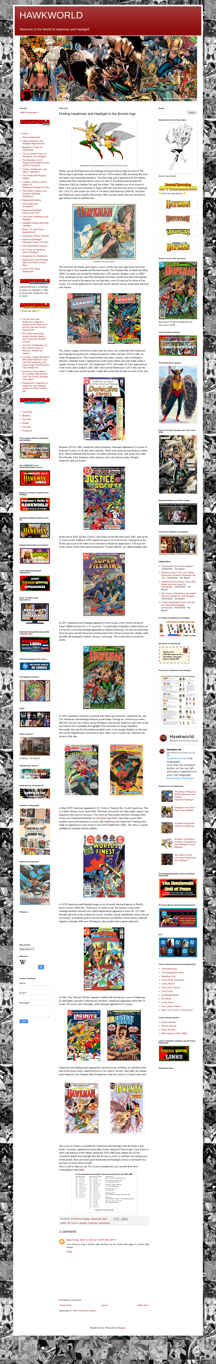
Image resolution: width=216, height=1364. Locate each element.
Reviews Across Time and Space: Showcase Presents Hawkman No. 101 (178, 575)
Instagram (27, 430)
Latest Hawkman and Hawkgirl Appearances (33, 142)
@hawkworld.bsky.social (184, 740)
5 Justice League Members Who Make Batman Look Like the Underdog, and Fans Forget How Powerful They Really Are (35, 362)
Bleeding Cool (168, 976)
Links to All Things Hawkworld (31, 270)
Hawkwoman (104, 1223)
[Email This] (114, 1219)
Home (105, 1305)
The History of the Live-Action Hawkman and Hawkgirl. (185, 858)
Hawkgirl (83, 1223)
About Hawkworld (31, 137)
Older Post (143, 1305)
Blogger (121, 1327)
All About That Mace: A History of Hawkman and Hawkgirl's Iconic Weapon (185, 843)
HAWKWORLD (51, 15)
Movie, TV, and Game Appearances (33, 230)
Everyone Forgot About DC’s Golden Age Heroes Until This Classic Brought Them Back (35, 375)
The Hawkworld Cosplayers (30, 205)
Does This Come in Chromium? (177, 1010)
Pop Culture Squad (170, 1006)
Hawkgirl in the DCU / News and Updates (185, 808)
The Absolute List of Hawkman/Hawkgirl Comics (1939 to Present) (35, 163)
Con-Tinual (166, 991)
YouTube (26, 419)
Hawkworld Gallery (31, 200)
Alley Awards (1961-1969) (174, 1033)
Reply (69, 1251)
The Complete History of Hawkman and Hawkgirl (34, 155)
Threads (26, 427)
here (81, 1169)
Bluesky (26, 415)
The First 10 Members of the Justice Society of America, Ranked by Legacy (34, 349)
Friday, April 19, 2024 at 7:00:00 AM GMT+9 (94, 1240)
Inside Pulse (167, 1002)
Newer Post (65, 1305)
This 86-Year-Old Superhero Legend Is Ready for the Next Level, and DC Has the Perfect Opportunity (35, 324)
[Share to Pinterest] (126, 1219)
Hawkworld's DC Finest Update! (177, 566)
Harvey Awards (168, 1025)
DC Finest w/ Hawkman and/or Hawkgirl (34, 251)
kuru (69, 1240)
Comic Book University (172, 980)
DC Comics (73, 1223)
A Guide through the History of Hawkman (184, 824)
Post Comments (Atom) (84, 1310)
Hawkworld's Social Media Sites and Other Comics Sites (35, 262)
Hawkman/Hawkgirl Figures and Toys (31, 211)
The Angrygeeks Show (172, 972)
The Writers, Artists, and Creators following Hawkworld (34, 193)
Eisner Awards (168, 1022)
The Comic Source (170, 987)
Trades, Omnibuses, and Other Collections (34, 170)
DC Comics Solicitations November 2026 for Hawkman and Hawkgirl (178, 594)
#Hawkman (174, 778)
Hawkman (92, 1223)
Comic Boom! (168, 983)
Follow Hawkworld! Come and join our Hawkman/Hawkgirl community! (178, 605)
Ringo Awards (168, 1029)
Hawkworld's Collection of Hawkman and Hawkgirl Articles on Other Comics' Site (35, 387)
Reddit (25, 423)
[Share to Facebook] (123, 1219)
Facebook (101, 818)
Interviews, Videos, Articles (35, 236)
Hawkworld (182, 736)
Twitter (114, 818)
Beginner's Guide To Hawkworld (32, 148)
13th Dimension (169, 968)
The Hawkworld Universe (34, 246)
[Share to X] (120, 1219)
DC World (166, 998)
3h (168, 755)
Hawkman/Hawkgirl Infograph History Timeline (35, 240)
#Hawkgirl (187, 778)
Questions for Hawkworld (34, 256)
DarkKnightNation (170, 995)
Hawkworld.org (176, 758)
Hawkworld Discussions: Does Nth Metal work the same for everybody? (178, 584)
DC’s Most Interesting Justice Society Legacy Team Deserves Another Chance (34, 337)
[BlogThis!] (117, 1219)
